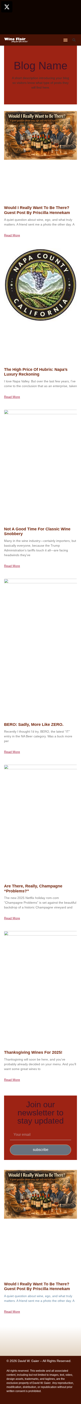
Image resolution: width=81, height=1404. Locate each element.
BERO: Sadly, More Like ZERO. (33, 724)
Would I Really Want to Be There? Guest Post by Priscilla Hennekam (37, 210)
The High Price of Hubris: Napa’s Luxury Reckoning (36, 372)
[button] (65, 40)
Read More (12, 235)
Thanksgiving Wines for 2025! (33, 1052)
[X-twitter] (6, 6)
